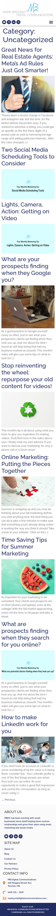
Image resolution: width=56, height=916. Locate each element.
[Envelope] (4, 22)
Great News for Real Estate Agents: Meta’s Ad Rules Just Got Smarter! (27, 60)
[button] (51, 22)
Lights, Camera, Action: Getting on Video (25, 211)
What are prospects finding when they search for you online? (25, 634)
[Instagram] (18, 22)
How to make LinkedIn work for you (24, 724)
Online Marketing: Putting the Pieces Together (25, 464)
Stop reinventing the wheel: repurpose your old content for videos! (27, 375)
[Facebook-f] (9, 22)
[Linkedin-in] (14, 22)
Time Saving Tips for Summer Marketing (24, 546)
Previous (8, 799)
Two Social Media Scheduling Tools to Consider (27, 156)
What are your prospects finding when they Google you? (26, 269)
